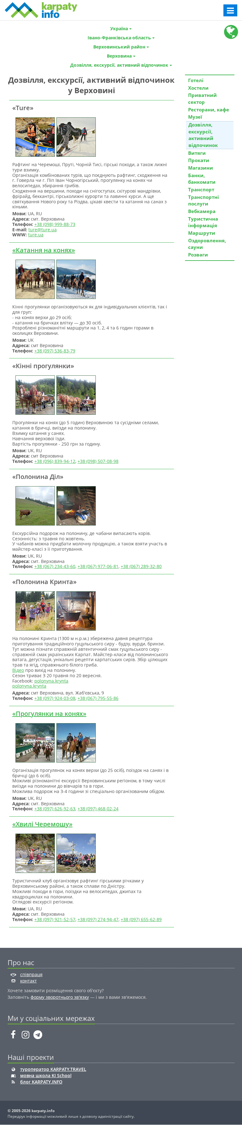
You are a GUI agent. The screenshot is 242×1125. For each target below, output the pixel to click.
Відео (18, 670)
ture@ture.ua (42, 230)
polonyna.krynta (51, 681)
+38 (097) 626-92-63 (54, 809)
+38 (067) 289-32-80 (141, 566)
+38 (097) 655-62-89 (141, 919)
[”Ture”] (34, 136)
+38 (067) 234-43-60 (54, 566)
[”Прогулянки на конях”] (34, 742)
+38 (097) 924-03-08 (54, 698)
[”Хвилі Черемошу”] (34, 853)
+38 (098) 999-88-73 (54, 224)
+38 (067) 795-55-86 (98, 698)
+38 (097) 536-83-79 (54, 351)
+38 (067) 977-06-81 (98, 566)
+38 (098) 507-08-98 (98, 461)
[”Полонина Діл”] (34, 505)
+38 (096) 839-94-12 (54, 461)
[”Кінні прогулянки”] (34, 395)
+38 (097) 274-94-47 (98, 919)
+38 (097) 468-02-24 (98, 809)
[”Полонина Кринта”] (34, 611)
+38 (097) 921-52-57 (54, 919)
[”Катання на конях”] (34, 279)
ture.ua (35, 235)
